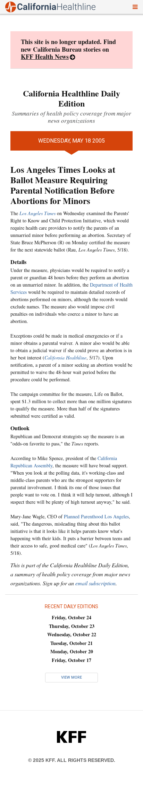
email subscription (95, 583)
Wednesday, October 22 (71, 634)
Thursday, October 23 (71, 626)
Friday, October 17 (71, 660)
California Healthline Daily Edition (71, 98)
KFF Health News (45, 56)
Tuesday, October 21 (71, 643)
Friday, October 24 (71, 617)
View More (71, 677)
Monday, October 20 (71, 651)
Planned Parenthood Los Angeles (96, 516)
